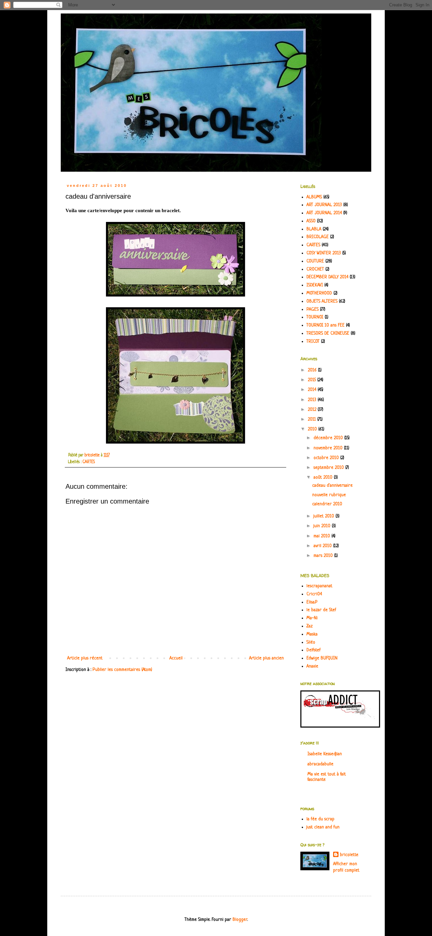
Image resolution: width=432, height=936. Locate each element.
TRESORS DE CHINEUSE (327, 333)
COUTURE (315, 261)
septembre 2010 (329, 467)
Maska (312, 634)
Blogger (240, 919)
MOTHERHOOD (319, 293)
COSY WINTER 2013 (323, 253)
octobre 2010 (327, 457)
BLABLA (313, 229)
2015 (312, 379)
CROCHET (315, 269)
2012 (313, 409)
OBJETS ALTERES (322, 301)
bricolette (349, 854)
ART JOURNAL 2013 (324, 204)
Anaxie (312, 666)
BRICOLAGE (317, 236)
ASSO (311, 221)
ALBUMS (314, 197)
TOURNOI (314, 317)
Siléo (310, 642)
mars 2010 (324, 555)
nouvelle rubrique (329, 495)
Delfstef (313, 650)
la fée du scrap (320, 819)
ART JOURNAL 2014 (324, 213)
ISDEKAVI (314, 285)
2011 (312, 419)
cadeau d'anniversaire (332, 485)
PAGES (312, 309)
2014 (313, 389)
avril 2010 (323, 545)
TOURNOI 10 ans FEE (325, 325)
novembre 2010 (329, 448)
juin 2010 (323, 526)
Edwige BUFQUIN (322, 658)
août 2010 (324, 477)
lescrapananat (319, 586)
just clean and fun (323, 827)
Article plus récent (85, 658)
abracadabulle (320, 764)
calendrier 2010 (327, 504)
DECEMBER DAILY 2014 (327, 277)
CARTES (89, 462)
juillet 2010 (324, 516)
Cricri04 (314, 594)
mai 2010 (322, 536)
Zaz (309, 626)
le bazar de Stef (321, 610)
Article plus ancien (266, 658)
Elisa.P (312, 602)
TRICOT (313, 341)
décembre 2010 (329, 438)
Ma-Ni (312, 618)
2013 (313, 399)
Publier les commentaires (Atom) (122, 669)
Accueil (176, 658)
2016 (313, 370)
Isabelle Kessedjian (324, 754)
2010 (313, 429)
